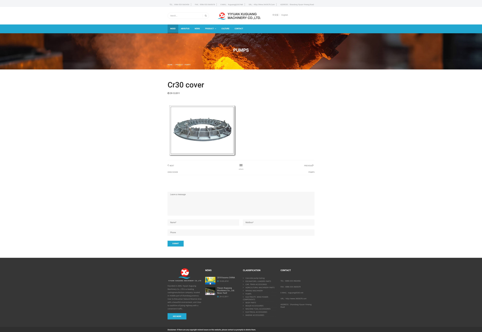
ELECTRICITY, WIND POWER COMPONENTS (255, 298)
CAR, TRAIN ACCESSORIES (256, 284)
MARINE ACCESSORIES (255, 315)
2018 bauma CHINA (226, 277)
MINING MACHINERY (254, 290)
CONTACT (239, 28)
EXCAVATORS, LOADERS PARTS (258, 281)
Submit (175, 243)
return (241, 169)
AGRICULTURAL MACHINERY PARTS (260, 287)
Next (172, 166)
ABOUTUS (185, 28)
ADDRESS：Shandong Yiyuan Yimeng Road (297, 5)
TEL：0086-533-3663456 (179, 5)
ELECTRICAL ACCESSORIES (256, 312)
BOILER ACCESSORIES (254, 306)
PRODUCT (210, 28)
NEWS (197, 28)
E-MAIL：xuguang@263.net (232, 5)
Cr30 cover (173, 172)
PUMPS (248, 294)
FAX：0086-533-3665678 (205, 5)
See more (177, 316)
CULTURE (225, 28)
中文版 (275, 15)
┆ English (283, 15)
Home (170, 65)
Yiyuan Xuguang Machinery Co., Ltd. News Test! (226, 290)
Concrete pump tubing (255, 278)
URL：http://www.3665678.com (262, 5)
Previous (308, 166)
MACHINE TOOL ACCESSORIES (258, 309)
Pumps (187, 65)
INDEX (173, 28)
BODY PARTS (251, 302)
